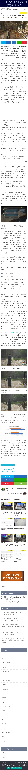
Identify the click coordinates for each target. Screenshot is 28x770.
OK (8, 767)
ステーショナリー (6, 706)
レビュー (15, 471)
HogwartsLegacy (15, 467)
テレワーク (5, 715)
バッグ (3, 719)
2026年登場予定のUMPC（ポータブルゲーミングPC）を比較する (13, 613)
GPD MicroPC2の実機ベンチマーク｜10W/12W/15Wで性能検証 (12, 633)
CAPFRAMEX (13, 333)
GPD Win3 (4, 676)
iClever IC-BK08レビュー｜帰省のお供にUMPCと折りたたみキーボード (12, 619)
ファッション (5, 724)
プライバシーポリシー (8, 757)
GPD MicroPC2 (6, 663)
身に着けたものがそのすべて (14, 3)
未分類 (3, 741)
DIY (3, 654)
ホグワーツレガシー (7, 471)
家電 (3, 737)
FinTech (4, 658)
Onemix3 (4, 684)
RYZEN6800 (5, 469)
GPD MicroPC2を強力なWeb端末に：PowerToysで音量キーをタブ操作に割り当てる (13, 626)
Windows (4, 697)
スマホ (3, 710)
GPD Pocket (5, 667)
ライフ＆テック (6, 732)
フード (3, 728)
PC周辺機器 (5, 689)
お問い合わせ (5, 753)
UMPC (13, 465)
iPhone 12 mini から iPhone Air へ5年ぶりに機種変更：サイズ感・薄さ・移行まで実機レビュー (13, 640)
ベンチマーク (18, 469)
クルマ (3, 702)
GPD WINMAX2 (6, 465)
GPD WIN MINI (6, 671)
